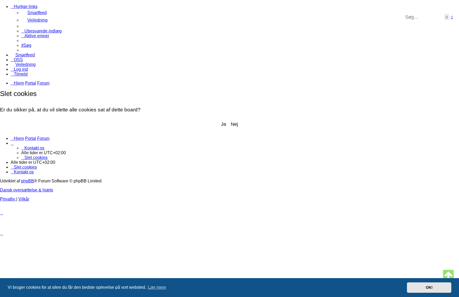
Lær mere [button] (157, 287)
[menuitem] (240, 20)
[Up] (448, 275)
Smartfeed (37, 12)
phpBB (27, 181)
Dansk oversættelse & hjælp (26, 190)
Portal (30, 83)
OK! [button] (429, 287)
